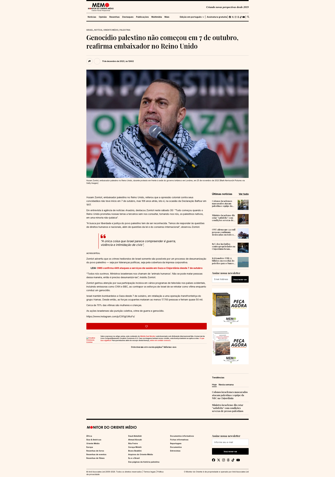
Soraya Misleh (135, 447)
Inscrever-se (240, 279)
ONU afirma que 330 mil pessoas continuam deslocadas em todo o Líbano (223, 232)
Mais (166, 17)
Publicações (142, 17)
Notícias (92, 17)
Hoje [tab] (214, 384)
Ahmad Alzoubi (135, 440)
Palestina (124, 30)
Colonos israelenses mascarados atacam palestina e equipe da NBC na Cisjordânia (222, 203)
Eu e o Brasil (134, 458)
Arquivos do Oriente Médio (140, 454)
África (89, 436)
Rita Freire (133, 443)
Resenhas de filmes (95, 458)
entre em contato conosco (160, 340)
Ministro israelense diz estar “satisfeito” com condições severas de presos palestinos (223, 218)
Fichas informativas (179, 440)
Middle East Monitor (148, 336)
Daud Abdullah (135, 436)
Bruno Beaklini (135, 451)
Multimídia (156, 17)
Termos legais (149, 472)
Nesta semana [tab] (226, 384)
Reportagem (175, 443)
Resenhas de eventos (96, 454)
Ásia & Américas (93, 440)
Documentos (176, 447)
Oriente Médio (110, 30)
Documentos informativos (182, 436)
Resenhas (114, 17)
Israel (89, 30)
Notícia (98, 30)
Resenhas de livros (95, 451)
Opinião (103, 17)
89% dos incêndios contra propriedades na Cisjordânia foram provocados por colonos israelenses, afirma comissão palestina (223, 246)
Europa (89, 447)
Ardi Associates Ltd (240, 472)
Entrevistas (175, 451)
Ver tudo (244, 194)
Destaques (127, 17)
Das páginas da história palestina (143, 462)
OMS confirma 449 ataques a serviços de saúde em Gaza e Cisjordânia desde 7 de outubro (149, 268)
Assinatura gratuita (217, 17)
